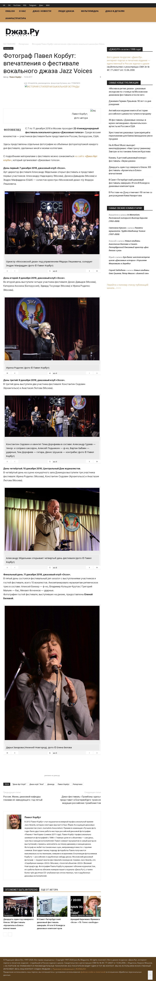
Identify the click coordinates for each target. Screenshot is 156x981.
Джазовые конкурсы (45, 915)
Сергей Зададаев (117, 270)
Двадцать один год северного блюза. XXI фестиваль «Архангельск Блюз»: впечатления (130, 170)
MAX (48, 5)
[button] (149, 11)
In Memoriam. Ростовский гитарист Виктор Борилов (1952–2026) (128, 217)
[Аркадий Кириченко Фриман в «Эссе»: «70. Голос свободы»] (86, 906)
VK (4, 5)
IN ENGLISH (81, 969)
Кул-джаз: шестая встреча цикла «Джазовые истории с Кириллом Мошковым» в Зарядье (129, 260)
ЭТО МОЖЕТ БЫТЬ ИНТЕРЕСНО (21, 890)
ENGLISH (10, 11)
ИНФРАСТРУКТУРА (15, 18)
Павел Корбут (15, 77)
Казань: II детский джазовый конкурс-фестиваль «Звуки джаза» (128, 159)
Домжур (50, 784)
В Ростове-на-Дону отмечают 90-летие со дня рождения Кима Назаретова (130, 194)
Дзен (41, 5)
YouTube (16, 5)
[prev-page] (5, 934)
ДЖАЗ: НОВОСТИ (42, 11)
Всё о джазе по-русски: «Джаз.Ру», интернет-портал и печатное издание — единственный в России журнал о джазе (128, 60)
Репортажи (24, 44)
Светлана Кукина (117, 227)
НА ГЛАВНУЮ (9, 44)
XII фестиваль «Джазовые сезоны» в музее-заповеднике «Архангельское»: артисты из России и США (128, 123)
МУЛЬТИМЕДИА (90, 11)
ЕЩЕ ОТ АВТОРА (49, 890)
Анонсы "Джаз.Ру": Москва (81, 915)
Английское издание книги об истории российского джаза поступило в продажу (130, 112)
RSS (24, 5)
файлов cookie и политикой (93, 972)
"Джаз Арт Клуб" (19, 784)
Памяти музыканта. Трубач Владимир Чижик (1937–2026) (127, 230)
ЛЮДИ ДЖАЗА (66, 11)
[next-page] (10, 934)
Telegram (32, 5)
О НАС (22, 11)
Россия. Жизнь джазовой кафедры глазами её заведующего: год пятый (22, 798)
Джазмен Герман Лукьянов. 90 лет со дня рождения (130, 103)
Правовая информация (63, 969)
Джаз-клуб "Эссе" (37, 784)
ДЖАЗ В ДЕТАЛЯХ (114, 11)
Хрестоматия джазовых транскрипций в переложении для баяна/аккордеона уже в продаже (130, 135)
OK (9, 5)
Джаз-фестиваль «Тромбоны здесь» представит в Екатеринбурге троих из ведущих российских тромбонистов (80, 799)
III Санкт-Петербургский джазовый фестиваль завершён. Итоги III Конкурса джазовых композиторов (129, 183)
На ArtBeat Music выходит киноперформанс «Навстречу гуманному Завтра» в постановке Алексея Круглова (129, 148)
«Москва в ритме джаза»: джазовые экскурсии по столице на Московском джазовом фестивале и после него (128, 91)
